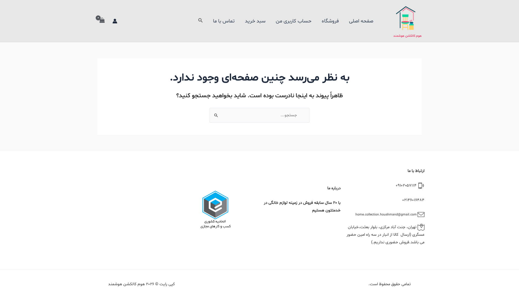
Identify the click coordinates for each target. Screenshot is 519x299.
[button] (200, 21)
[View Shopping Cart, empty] (102, 21)
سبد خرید (255, 21)
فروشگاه (330, 21)
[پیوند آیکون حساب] (114, 21)
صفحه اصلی (361, 21)
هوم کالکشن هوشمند (407, 36)
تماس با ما (224, 21)
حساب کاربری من (293, 21)
